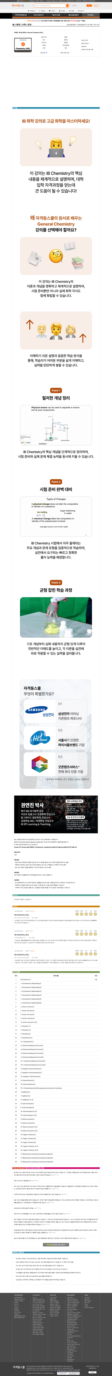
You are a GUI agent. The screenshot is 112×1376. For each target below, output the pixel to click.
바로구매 (83, 46)
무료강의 (43, 11)
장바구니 (82, 11)
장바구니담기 (85, 43)
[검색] (67, 5)
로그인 (89, 5)
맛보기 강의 (84, 40)
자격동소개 (32, 11)
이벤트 (72, 11)
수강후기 (53, 11)
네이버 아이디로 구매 (87, 49)
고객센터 (63, 11)
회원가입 (96, 5)
